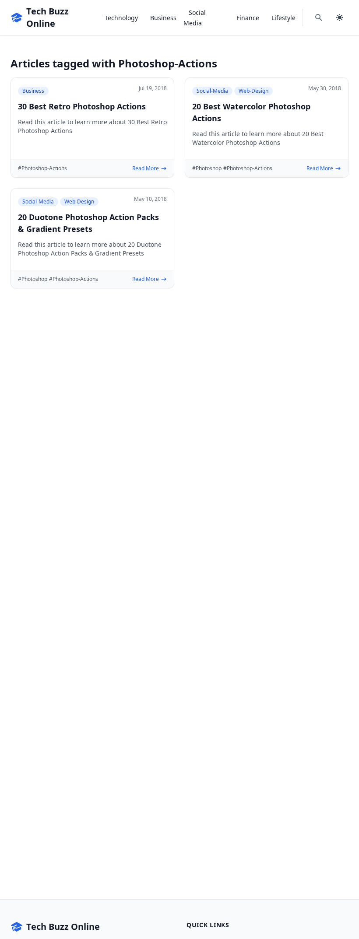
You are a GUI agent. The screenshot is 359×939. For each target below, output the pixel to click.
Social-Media (212, 91)
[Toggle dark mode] (339, 17)
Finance (247, 18)
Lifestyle (283, 18)
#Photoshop (207, 168)
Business (163, 18)
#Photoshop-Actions (42, 168)
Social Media (194, 17)
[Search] (318, 17)
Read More (145, 168)
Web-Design (253, 91)
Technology (121, 18)
